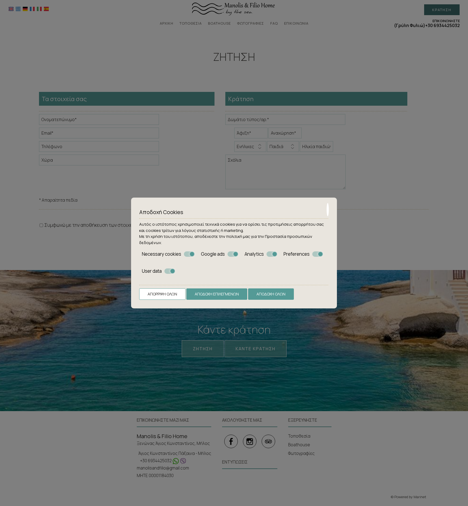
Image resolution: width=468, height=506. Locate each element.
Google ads (213, 254)
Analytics (254, 254)
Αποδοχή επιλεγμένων (217, 294)
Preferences (297, 254)
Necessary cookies (161, 254)
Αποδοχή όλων (270, 294)
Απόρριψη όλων (162, 294)
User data (152, 271)
